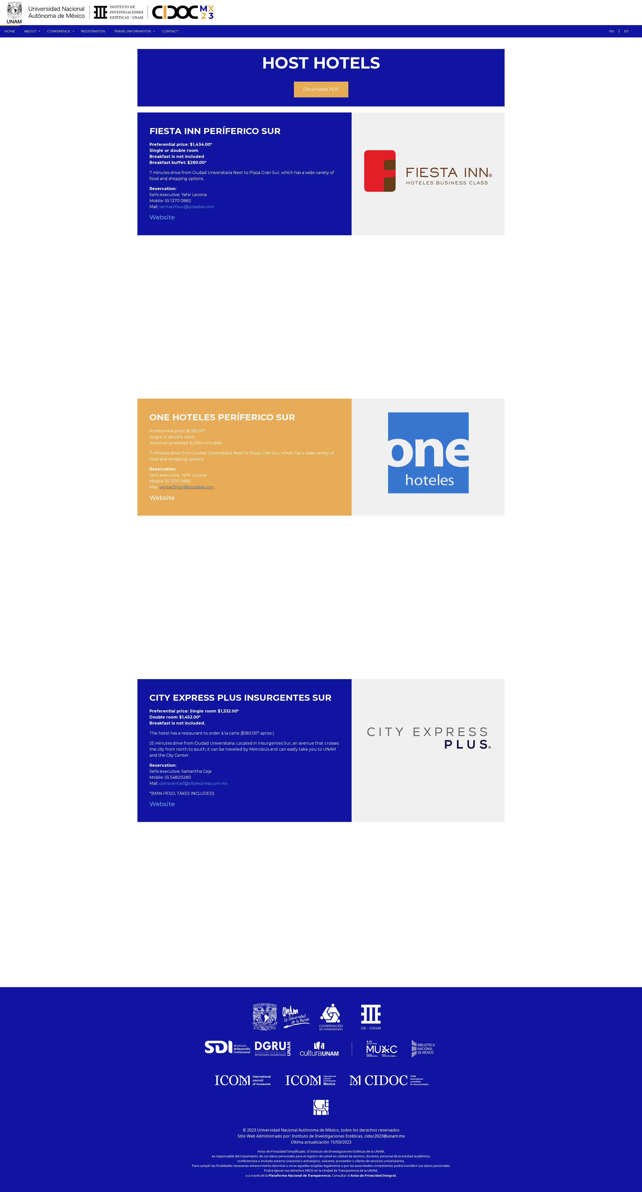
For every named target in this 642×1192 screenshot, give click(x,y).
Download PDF (321, 89)
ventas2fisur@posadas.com (186, 206)
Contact (170, 31)
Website (162, 217)
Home (10, 31)
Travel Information (132, 31)
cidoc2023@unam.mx (384, 1136)
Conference (58, 31)
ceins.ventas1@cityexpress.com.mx (193, 783)
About (30, 31)
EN (611, 31)
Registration (93, 31)
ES (626, 31)
